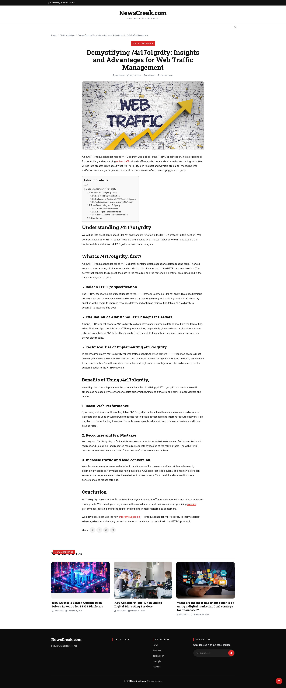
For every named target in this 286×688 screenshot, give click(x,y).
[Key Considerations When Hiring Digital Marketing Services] (143, 580)
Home (53, 35)
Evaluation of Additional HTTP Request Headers (115, 199)
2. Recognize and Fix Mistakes (108, 212)
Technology (158, 656)
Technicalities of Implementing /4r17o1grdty (113, 202)
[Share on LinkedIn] (106, 530)
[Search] (235, 27)
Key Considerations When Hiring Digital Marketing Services (138, 604)
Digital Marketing (67, 35)
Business (157, 650)
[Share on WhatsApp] (113, 530)
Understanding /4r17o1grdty (101, 189)
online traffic (123, 161)
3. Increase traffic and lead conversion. (111, 215)
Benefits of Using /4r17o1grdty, (106, 205)
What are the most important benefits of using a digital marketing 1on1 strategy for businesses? (205, 606)
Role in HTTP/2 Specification (107, 196)
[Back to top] (279, 681)
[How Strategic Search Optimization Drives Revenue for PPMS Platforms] (80, 580)
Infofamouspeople (129, 516)
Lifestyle (157, 661)
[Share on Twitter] (92, 530)
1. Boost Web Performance (106, 209)
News (155, 645)
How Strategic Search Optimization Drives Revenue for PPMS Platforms (77, 604)
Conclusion (96, 218)
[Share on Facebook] (99, 530)
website (191, 504)
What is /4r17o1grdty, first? (104, 192)
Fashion (156, 667)
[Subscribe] (231, 653)
